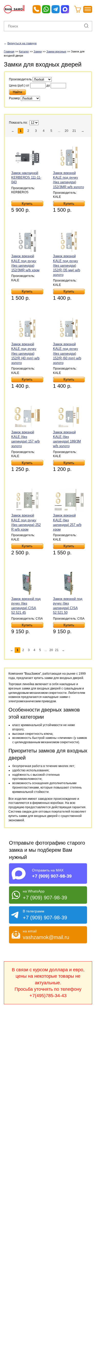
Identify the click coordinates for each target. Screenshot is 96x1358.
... (59, 131)
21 (74, 131)
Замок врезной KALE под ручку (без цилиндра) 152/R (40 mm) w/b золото (25, 353)
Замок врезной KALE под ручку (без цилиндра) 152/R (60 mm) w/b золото (67, 353)
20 (66, 131)
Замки (38, 51)
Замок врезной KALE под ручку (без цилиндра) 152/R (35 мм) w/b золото (66, 265)
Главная (9, 51)
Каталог (24, 51)
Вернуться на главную (22, 43)
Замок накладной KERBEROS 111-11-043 (26, 177)
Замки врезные (56, 51)
